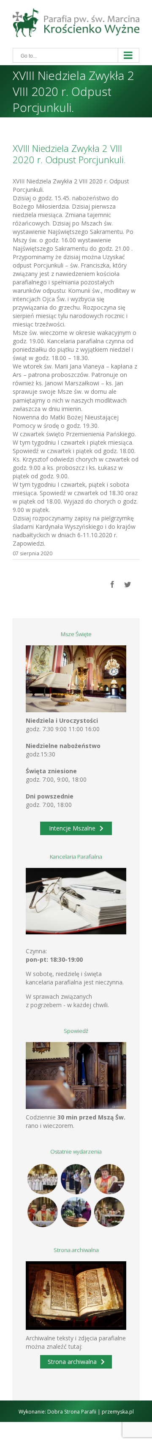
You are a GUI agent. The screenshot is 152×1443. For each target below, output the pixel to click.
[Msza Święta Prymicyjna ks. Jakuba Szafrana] (43, 1212)
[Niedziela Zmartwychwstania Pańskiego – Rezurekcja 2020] (109, 1212)
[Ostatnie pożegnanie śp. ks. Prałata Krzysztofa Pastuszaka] (76, 1212)
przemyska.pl (118, 1411)
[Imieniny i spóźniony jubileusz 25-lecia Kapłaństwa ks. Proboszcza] (109, 1179)
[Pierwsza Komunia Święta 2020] (43, 1179)
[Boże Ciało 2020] (76, 1179)
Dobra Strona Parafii (71, 1411)
